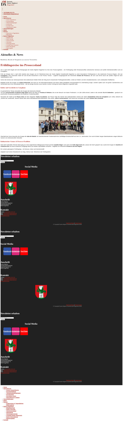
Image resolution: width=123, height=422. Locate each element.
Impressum (78, 223)
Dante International (10, 46)
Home (5, 16)
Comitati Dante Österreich (12, 45)
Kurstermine (9, 24)
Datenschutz (70, 223)
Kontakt (5, 49)
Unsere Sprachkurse (11, 19)
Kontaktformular (5, 215)
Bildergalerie (9, 34)
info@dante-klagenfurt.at (11, 14)
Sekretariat (8, 42)
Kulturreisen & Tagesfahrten (12, 33)
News (5, 30)
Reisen (5, 31)
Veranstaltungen (8, 28)
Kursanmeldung (10, 21)
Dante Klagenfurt (8, 36)
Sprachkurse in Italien (11, 27)
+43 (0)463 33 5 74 (8, 12)
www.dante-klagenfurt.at (9, 214)
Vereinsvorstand (10, 40)
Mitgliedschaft (9, 37)
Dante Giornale (9, 39)
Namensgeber (9, 48)
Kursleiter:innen (9, 25)
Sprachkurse (7, 18)
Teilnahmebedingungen (11, 22)
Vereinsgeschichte (10, 43)
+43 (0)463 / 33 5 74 (10, 212)
